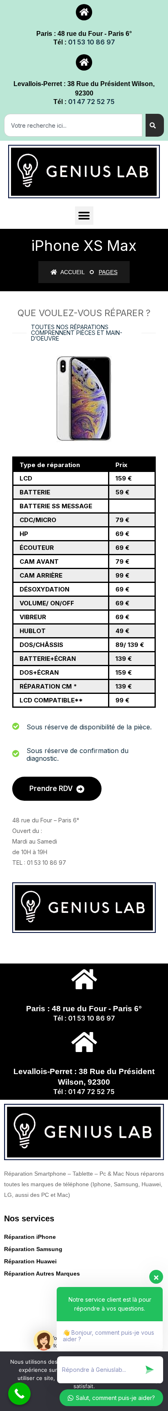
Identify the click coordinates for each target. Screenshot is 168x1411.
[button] (84, 215)
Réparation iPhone (30, 1237)
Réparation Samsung (33, 1249)
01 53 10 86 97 (91, 42)
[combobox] (73, 125)
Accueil (72, 272)
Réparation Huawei (30, 1261)
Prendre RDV (51, 788)
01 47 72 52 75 (91, 101)
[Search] (155, 125)
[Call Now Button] (19, 1393)
